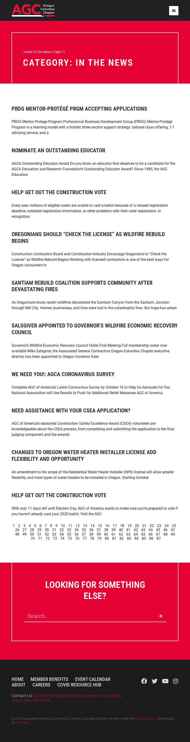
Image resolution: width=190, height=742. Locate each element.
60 (106, 534)
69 (173, 534)
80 (107, 538)
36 (91, 530)
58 (91, 534)
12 (78, 526)
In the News (42, 52)
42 (136, 530)
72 (47, 538)
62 (121, 534)
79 (99, 538)
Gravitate (22, 722)
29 (39, 530)
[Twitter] (155, 681)
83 (129, 538)
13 (85, 526)
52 (47, 534)
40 (121, 530)
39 (113, 530)
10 (63, 526)
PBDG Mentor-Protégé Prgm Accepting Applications (79, 109)
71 (40, 538)
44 (151, 530)
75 (70, 538)
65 (143, 534)
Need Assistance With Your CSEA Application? (71, 410)
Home (28, 52)
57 (84, 534)
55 (69, 534)
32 (62, 530)
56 (76, 534)
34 (76, 530)
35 (84, 530)
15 (100, 526)
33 (69, 530)
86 (151, 538)
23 (159, 526)
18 (122, 526)
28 (32, 530)
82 (122, 538)
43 (143, 530)
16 (107, 526)
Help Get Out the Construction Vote (59, 192)
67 (158, 534)
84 (136, 538)
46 (165, 530)
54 (62, 534)
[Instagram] (175, 681)
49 (24, 534)
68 (165, 534)
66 (151, 534)
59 (99, 534)
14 (92, 526)
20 (137, 526)
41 (128, 530)
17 (115, 526)
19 (129, 526)
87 (159, 538)
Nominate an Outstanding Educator (58, 150)
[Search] (160, 616)
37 (99, 530)
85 (144, 538)
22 (152, 526)
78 (92, 538)
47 (173, 530)
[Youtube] (165, 681)
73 (55, 538)
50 (32, 534)
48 (17, 534)
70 (33, 538)
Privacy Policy (145, 719)
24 (167, 526)
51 (39, 534)
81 (114, 538)
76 (77, 538)
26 (17, 530)
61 (113, 534)
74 (62, 538)
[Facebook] (144, 681)
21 (144, 526)
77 (84, 538)
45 (158, 530)
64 (136, 534)
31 (54, 530)
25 (174, 526)
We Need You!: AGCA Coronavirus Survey (63, 374)
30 (47, 530)
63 (128, 534)
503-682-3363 (47, 695)
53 (54, 534)
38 (106, 530)
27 (24, 530)
